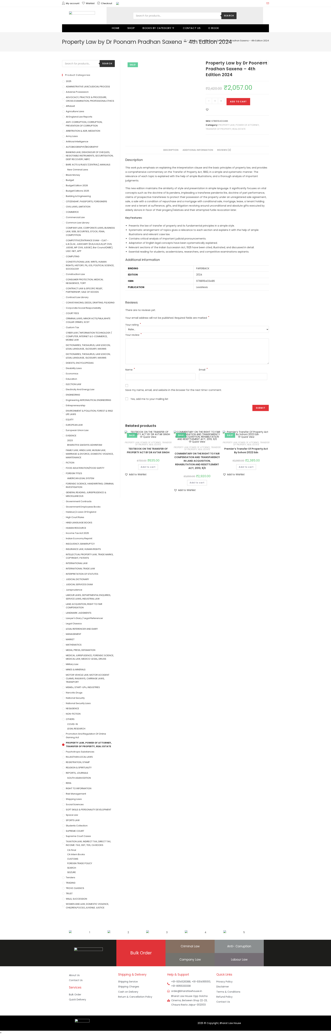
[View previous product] (260, 62)
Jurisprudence (74, 589)
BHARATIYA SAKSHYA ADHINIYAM (84, 445)
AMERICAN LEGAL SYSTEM (80, 478)
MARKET (70, 639)
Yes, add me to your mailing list (149, 399)
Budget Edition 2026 (77, 185)
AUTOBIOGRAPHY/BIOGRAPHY (82, 146)
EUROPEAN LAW (74, 425)
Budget (70, 180)
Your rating (133, 325)
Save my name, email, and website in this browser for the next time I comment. (173, 390)
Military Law (72, 664)
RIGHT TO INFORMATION (78, 788)
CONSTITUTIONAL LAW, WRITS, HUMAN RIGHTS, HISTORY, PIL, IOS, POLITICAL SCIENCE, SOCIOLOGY (90, 265)
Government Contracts (79, 501)
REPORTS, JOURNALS (77, 773)
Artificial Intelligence (77, 141)
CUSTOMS (72, 858)
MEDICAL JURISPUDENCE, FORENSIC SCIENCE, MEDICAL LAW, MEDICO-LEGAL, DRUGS (90, 657)
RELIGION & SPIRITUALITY (79, 767)
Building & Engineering (78, 196)
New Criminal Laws (77, 169)
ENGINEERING (73, 394)
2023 (70, 440)
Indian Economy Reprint (79, 538)
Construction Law (75, 274)
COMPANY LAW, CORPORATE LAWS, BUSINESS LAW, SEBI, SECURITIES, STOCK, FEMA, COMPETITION (90, 231)
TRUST (69, 893)
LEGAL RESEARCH (76, 728)
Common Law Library (77, 222)
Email (203, 369)
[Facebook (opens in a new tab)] (256, 3)
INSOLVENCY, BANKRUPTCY (80, 543)
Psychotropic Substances (80, 751)
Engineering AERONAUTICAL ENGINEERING (88, 400)
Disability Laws (74, 368)
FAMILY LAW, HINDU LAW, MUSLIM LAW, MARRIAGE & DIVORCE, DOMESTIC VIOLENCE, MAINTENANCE (90, 454)
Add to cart (238, 101)
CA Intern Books (76, 854)
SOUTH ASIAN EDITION (79, 778)
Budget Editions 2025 (77, 190)
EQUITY (69, 419)
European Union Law (77, 430)
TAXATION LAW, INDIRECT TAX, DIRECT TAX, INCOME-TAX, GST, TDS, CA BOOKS (88, 843)
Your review (133, 335)
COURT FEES (72, 313)
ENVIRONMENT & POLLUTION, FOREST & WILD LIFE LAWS (89, 412)
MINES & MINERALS (76, 669)
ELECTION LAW (73, 384)
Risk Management (76, 793)
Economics (72, 373)
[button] (207, 109)
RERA (68, 783)
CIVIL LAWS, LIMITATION (78, 206)
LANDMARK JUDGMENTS (78, 612)
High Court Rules (75, 517)
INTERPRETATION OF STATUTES (82, 574)
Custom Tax (72, 327)
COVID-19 (72, 724)
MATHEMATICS (74, 644)
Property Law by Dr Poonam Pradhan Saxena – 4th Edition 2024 (234, 40)
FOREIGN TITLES (74, 473)
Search (229, 15)
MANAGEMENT (73, 634)
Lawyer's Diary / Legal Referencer (84, 618)
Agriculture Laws (75, 111)
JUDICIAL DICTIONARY (77, 579)
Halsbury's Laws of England (81, 512)
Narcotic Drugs (74, 692)
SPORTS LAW (73, 820)
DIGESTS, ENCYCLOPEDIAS (80, 363)
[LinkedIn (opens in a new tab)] (263, 3)
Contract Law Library (77, 297)
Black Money (73, 175)
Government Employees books (83, 506)
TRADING (70, 882)
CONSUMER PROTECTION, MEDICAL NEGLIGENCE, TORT (84, 281)
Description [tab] (170, 149)
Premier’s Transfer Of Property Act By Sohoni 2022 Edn (246, 450)
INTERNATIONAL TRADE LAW (80, 568)
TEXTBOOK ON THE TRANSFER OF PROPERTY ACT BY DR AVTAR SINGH (148, 450)
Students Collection (77, 825)
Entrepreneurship (75, 405)
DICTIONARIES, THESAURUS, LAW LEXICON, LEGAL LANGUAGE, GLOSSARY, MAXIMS (88, 347)
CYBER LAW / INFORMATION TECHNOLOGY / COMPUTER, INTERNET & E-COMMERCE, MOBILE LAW (89, 336)
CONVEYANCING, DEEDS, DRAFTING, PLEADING (90, 302)
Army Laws (72, 136)
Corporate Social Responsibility (83, 308)
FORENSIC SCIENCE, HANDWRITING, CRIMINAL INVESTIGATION (90, 485)
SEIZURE (71, 872)
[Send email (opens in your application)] (267, 3)
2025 (68, 81)
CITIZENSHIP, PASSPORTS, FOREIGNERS (86, 201)
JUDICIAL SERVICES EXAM (79, 584)
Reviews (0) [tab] (224, 149)
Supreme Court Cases (78, 836)
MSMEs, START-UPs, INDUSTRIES (83, 687)
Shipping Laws (74, 799)
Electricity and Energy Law (80, 389)
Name (130, 369)
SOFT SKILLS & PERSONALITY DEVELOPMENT (88, 809)
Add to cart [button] (148, 466)
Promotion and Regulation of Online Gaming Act (86, 735)
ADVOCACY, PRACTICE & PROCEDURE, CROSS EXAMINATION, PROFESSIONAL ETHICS (90, 99)
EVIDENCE (71, 435)
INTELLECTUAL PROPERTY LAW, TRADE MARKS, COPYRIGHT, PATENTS (89, 556)
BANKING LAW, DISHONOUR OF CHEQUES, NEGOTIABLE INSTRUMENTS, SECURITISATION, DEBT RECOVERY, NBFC (89, 156)
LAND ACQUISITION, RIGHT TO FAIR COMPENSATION (84, 605)
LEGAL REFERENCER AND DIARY (82, 629)
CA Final (71, 850)
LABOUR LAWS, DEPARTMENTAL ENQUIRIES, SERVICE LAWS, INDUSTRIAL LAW (88, 596)
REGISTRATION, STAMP (78, 762)
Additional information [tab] (198, 149)
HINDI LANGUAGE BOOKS (79, 522)
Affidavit (70, 106)
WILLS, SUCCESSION (76, 898)
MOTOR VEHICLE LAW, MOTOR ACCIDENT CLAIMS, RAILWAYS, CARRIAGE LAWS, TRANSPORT (87, 678)
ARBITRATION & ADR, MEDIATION (83, 130)
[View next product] (266, 62)
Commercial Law (75, 217)
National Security (75, 698)
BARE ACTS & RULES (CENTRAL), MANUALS (88, 164)
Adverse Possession (77, 92)
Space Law (72, 815)
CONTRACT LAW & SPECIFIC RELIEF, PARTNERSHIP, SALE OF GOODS (84, 290)
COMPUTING (72, 256)
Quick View (149, 437)
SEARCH (71, 867)
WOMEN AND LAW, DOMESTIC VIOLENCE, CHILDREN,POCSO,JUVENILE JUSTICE (87, 905)
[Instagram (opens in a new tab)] (260, 3)
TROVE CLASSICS (75, 888)
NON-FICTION (73, 713)
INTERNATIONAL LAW (77, 563)
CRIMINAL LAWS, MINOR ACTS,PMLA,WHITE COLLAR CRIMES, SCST (88, 320)
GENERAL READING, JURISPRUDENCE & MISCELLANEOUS (86, 494)
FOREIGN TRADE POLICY (79, 863)
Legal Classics (74, 623)
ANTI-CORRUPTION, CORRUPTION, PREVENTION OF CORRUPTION (84, 123)
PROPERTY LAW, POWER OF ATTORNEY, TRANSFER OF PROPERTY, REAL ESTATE (148, 443)
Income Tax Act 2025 (77, 533)
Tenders (70, 877)
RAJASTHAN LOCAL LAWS (79, 757)
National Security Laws (78, 703)
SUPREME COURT (75, 831)
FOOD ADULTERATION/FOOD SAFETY (85, 468)
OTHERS (70, 719)
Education (71, 379)
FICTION (70, 462)
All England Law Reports (79, 116)
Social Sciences (75, 804)
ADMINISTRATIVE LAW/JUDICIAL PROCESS (88, 86)
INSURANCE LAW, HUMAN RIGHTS (83, 549)
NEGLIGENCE (72, 708)
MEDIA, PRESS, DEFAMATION (80, 650)
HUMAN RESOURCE (76, 528)
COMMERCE (72, 212)
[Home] (185, 40)
